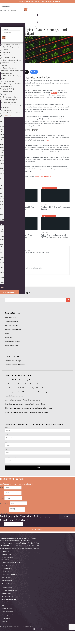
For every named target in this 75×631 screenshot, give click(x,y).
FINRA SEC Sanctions (11, 325)
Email (2, 493)
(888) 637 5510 (5, 6)
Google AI (34, 72)
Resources (6, 55)
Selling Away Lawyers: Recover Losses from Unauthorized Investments (26, 412)
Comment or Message (11, 457)
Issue (6, 449)
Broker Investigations (10, 97)
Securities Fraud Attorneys (12, 44)
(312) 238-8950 (34, 543)
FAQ (4, 78)
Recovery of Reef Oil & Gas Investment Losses (36, 251)
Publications (7, 110)
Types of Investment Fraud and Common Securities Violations (11, 62)
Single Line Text (5, 503)
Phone (7, 442)
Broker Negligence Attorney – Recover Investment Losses (22, 400)
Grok (26, 72)
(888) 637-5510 (6, 543)
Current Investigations (10, 100)
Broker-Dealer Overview (12, 345)
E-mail (7, 435)
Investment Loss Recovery (12, 105)
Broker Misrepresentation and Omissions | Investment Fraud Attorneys (26, 392)
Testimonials (7, 92)
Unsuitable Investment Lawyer (14, 396)
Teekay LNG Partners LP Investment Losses (56, 208)
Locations (6, 52)
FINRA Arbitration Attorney (12, 76)
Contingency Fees (9, 57)
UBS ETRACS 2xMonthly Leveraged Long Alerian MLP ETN (28, 268)
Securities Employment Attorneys (15, 365)
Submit (37, 468)
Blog (4, 94)
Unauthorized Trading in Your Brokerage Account (19, 380)
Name (6, 427)
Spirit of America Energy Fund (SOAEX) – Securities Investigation (54, 236)
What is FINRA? (8, 89)
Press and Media (9, 81)
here (47, 140)
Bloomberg (54, 92)
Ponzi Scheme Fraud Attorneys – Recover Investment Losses (23, 384)
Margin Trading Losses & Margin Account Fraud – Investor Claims (25, 404)
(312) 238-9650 (20, 543)
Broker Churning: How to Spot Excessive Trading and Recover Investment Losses (29, 388)
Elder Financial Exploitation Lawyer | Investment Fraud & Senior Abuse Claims (28, 408)
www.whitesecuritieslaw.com (43, 176)
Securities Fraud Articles (11, 113)
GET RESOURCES (37, 529)
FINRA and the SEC (9, 102)
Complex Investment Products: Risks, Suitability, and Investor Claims (12, 70)
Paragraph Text (4, 513)
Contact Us (7, 115)
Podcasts (6, 107)
